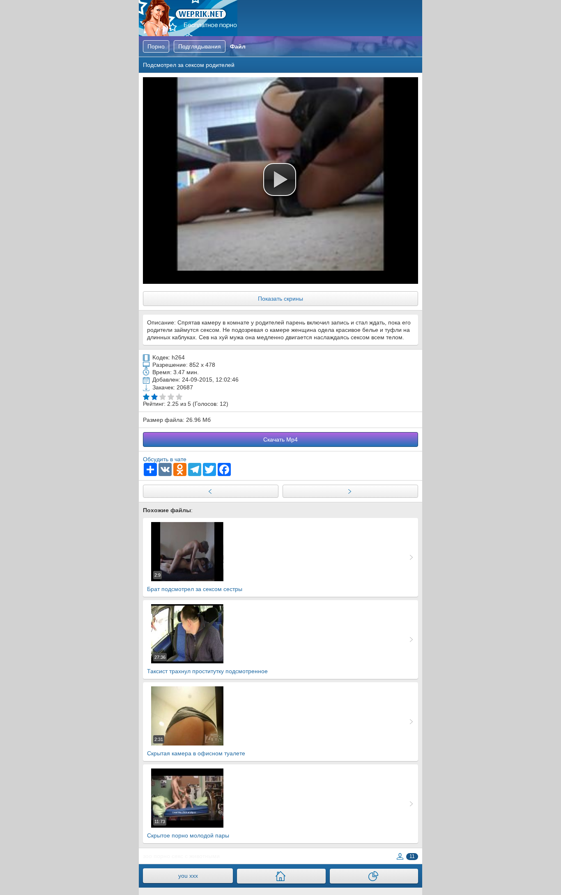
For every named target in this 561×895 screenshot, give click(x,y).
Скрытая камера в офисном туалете (196, 747)
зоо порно (156, 856)
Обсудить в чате (164, 459)
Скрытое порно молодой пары (188, 829)
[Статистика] (374, 876)
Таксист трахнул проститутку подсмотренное (207, 664)
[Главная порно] (281, 876)
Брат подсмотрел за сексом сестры (194, 582)
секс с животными (196, 856)
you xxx (188, 875)
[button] (279, 179)
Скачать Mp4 (280, 439)
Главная (188, 18)
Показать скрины (280, 298)
